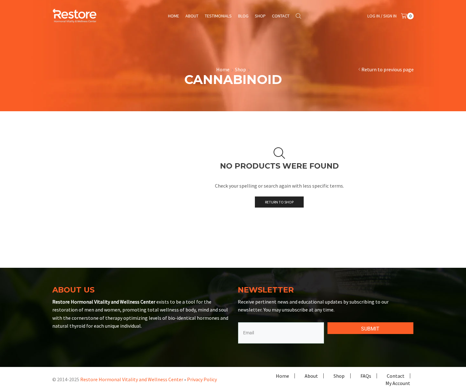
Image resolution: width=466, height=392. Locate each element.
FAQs (365, 375)
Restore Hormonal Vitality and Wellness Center (131, 379)
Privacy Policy (202, 379)
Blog (243, 16)
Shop (260, 16)
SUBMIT (370, 329)
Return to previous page (387, 69)
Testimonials (218, 16)
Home (173, 16)
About (191, 16)
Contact (280, 16)
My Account (397, 383)
